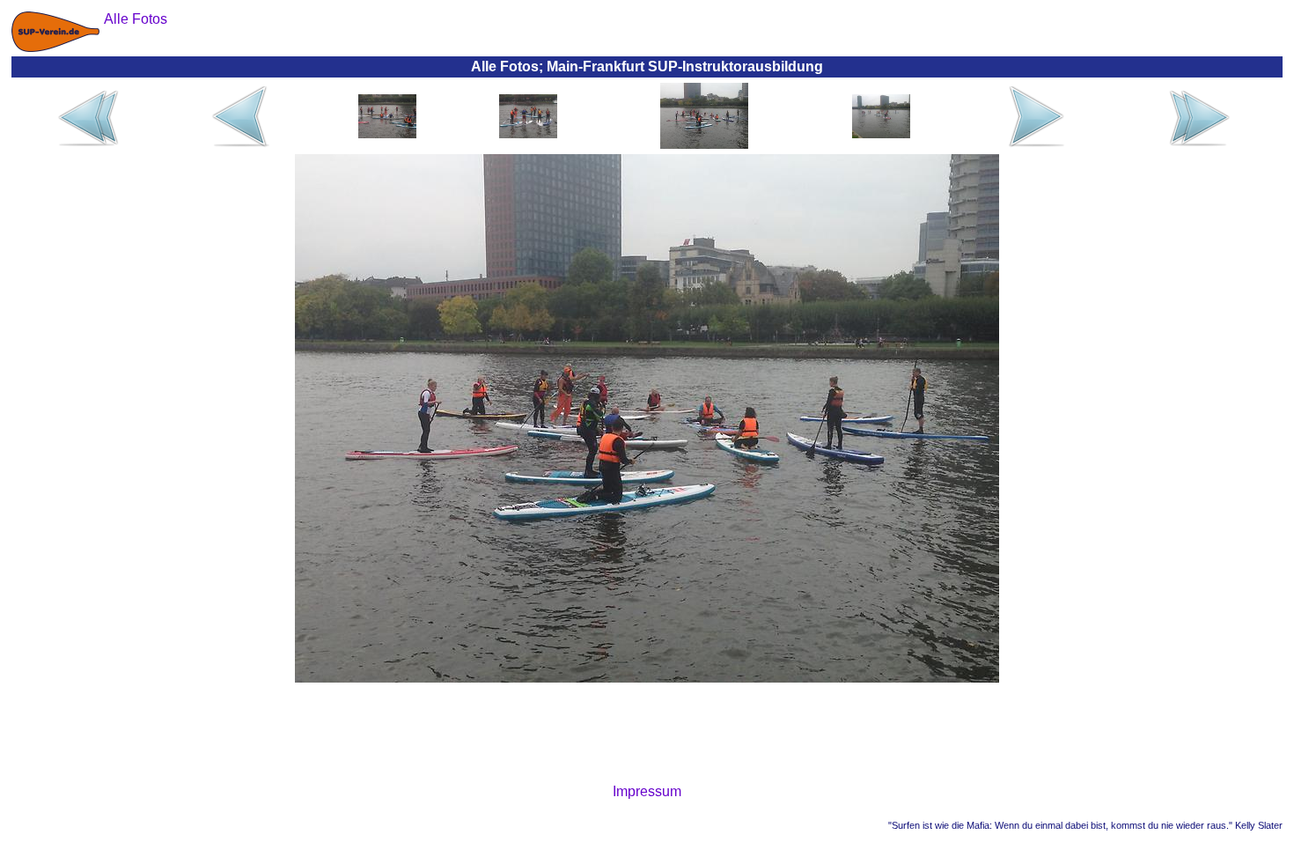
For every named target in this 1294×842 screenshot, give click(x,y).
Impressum (647, 791)
